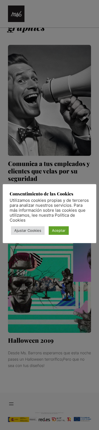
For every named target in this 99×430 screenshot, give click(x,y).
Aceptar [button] (58, 230)
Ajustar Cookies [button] (27, 230)
